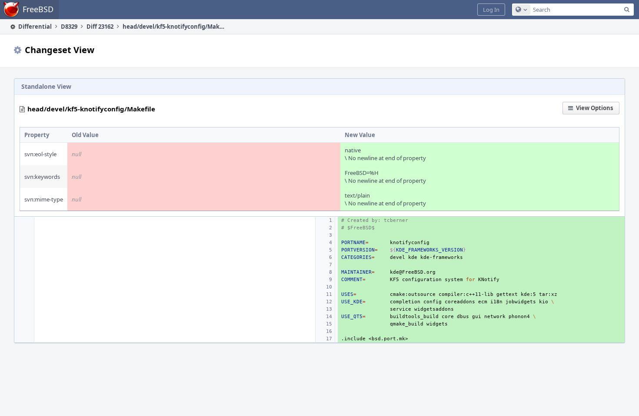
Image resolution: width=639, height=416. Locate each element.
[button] (491, 9)
